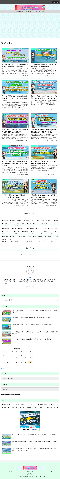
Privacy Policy (49, 471)
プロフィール (30, 471)
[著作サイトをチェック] (27, 287)
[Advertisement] (30, 26)
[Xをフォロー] (30, 287)
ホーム (10, 471)
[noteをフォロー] (33, 287)
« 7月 (3, 368)
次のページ (30, 248)
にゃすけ (30, 277)
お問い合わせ (30, 474)
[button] (57, 300)
